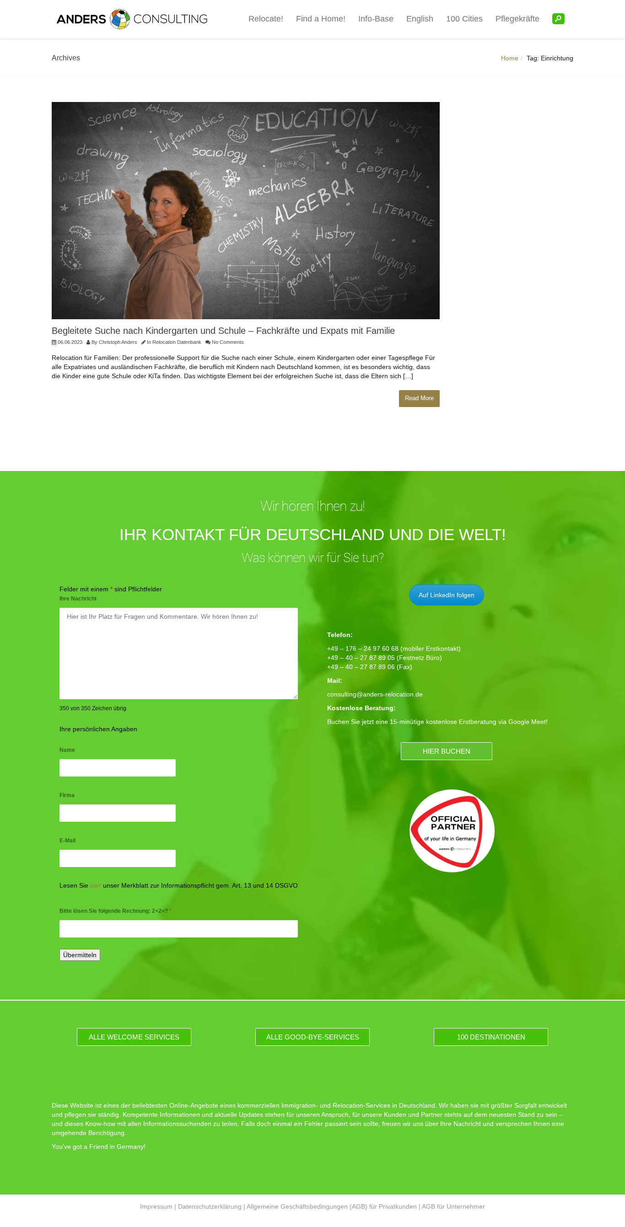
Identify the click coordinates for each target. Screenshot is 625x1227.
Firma (67, 795)
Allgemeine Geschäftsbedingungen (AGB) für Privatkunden (332, 1206)
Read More (419, 398)
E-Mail (67, 840)
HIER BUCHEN (446, 751)
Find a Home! (320, 18)
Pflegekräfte (517, 18)
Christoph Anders (118, 342)
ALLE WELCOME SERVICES (134, 1037)
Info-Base (375, 18)
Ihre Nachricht (78, 598)
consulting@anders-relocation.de (375, 694)
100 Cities (464, 18)
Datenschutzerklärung (210, 1206)
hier (95, 885)
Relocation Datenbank (176, 342)
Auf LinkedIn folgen (446, 595)
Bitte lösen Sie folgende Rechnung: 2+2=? (115, 911)
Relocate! (265, 18)
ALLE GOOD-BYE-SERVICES (312, 1037)
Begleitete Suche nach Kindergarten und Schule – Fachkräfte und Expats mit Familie (223, 331)
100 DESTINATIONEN (491, 1037)
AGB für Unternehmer (453, 1206)
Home (509, 58)
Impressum (156, 1206)
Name (67, 750)
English (419, 18)
